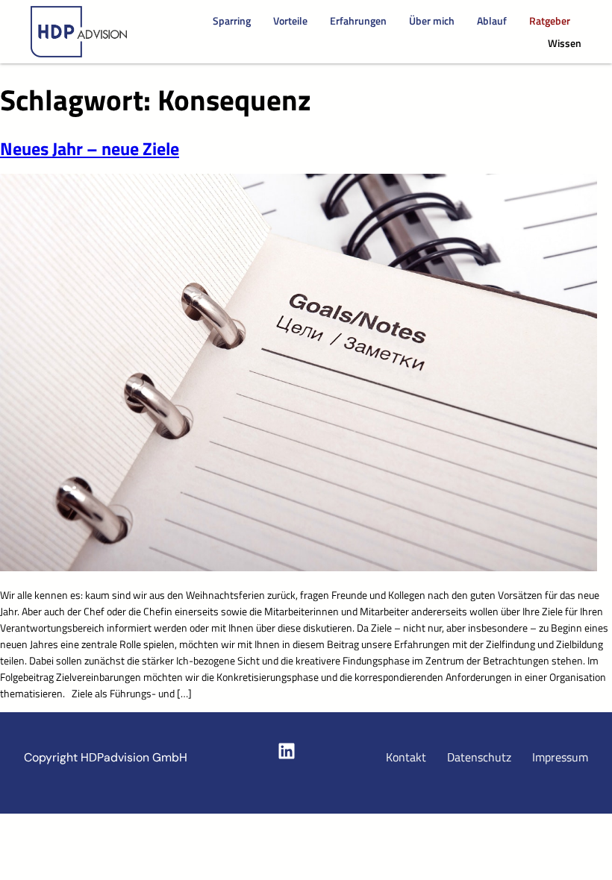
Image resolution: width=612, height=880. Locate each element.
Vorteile (290, 21)
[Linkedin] (286, 751)
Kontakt (406, 757)
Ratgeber (549, 21)
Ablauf (492, 21)
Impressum (560, 757)
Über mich (432, 21)
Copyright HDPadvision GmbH (105, 757)
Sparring (232, 21)
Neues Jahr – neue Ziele (89, 148)
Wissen (564, 43)
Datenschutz (479, 757)
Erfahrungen (358, 21)
